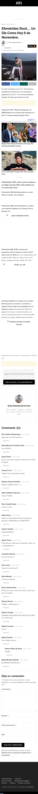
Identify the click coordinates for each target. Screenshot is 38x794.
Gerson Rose (6, 457)
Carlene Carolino (8, 529)
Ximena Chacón (7, 601)
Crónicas (4, 783)
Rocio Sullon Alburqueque (11, 434)
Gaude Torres (6, 540)
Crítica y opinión (7, 781)
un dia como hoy (8, 385)
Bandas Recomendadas (22, 781)
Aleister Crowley (7, 612)
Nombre (5, 716)
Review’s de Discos (24, 783)
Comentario (6, 689)
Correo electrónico (9, 725)
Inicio (3, 24)
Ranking (12, 783)
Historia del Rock (7, 779)
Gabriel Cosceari (8, 626)
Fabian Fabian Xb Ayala (13, 649)
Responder (6, 440)
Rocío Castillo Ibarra (9, 504)
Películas (18, 779)
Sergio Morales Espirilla (10, 660)
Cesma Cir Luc (7, 470)
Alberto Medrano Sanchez (11, 493)
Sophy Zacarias (7, 637)
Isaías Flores (6, 515)
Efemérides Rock (10, 24)
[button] (31, 46)
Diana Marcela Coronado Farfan (13, 445)
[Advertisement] (19, 11)
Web (3, 734)
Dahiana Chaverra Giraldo (11, 482)
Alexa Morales (7, 576)
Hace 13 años (26, 434)
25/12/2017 (7, 48)
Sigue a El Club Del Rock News (19, 374)
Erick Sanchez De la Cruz (19, 405)
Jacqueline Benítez (8, 554)
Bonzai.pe (31, 787)
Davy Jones (6, 565)
